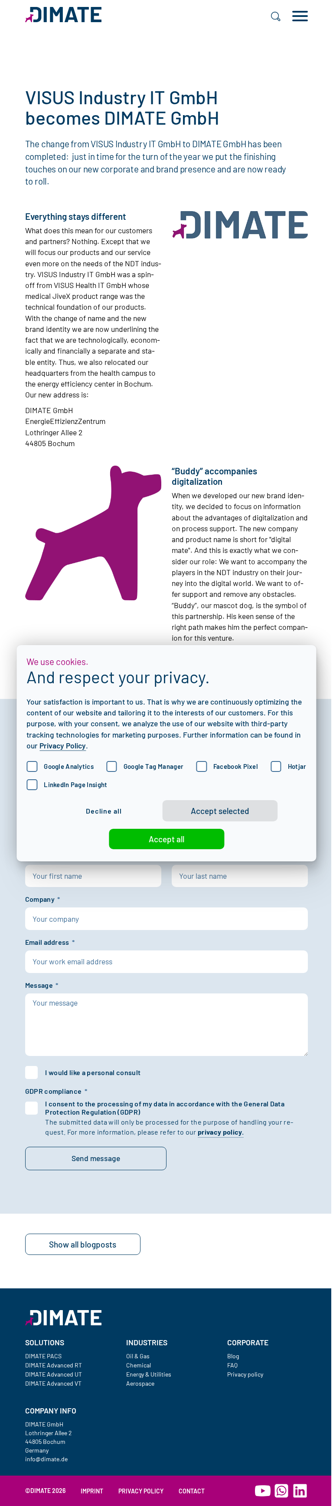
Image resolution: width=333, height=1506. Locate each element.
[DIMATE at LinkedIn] (300, 1491)
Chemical (138, 1365)
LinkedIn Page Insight (75, 784)
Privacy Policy (62, 745)
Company (41, 899)
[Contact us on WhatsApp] (281, 1491)
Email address (48, 942)
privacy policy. (221, 1132)
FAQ (232, 1365)
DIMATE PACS (43, 1356)
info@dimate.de (46, 1459)
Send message (96, 1158)
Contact (192, 1491)
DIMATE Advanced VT (53, 1383)
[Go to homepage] (63, 1318)
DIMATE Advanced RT (53, 1365)
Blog (233, 1356)
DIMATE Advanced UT (53, 1374)
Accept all (166, 839)
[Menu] (300, 16)
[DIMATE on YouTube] (263, 1491)
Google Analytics (69, 766)
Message (40, 985)
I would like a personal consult (92, 1072)
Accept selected (220, 811)
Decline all (104, 810)
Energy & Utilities (148, 1374)
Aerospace (140, 1383)
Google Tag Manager (153, 766)
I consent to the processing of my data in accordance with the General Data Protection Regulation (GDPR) (164, 1108)
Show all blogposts (82, 1244)
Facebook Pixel (235, 766)
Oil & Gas (138, 1356)
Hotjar (297, 766)
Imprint (92, 1491)
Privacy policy (245, 1374)
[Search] (275, 16)
